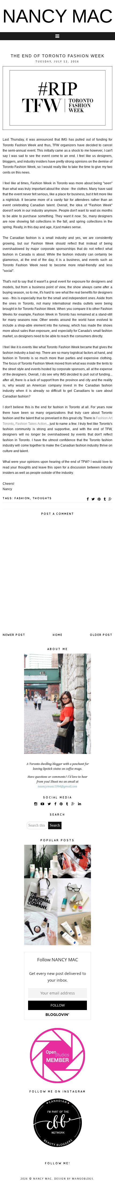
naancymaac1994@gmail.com (57, 786)
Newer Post (14, 635)
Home (57, 635)
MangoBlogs (82, 1178)
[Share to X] (93, 499)
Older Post (101, 635)
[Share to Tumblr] (105, 499)
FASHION (22, 498)
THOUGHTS (42, 498)
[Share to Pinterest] (99, 499)
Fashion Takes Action (31, 424)
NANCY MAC (57, 16)
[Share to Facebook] (88, 499)
